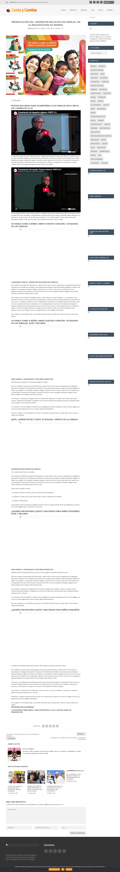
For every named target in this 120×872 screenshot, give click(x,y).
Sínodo (93, 155)
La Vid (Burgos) (96, 105)
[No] (118, 868)
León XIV (106, 105)
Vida (99, 155)
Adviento (102, 66)
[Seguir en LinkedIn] (60, 851)
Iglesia (93, 101)
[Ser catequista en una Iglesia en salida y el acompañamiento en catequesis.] (75, 771)
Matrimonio (101, 109)
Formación (101, 97)
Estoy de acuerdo (54, 869)
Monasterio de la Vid (98, 116)
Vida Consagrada (96, 159)
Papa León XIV (95, 132)
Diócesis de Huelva (97, 85)
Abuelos (93, 66)
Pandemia (94, 128)
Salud (93, 147)
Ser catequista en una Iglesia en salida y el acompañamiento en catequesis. (73, 776)
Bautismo (94, 78)
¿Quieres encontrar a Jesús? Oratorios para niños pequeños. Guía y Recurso (45, 512)
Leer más (69, 869)
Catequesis (58, 28)
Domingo (94, 89)
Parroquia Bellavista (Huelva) (101, 136)
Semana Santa (104, 151)
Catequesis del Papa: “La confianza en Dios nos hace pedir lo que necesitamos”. (55, 788)
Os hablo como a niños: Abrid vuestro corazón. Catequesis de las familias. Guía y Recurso (44, 321)
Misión (93, 112)
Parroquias (95, 140)
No (63, 869)
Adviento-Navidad (97, 70)
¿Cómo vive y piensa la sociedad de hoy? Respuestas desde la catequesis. (15, 788)
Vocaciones (95, 163)
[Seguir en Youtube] (64, 851)
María (93, 109)
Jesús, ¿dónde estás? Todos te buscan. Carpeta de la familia (44, 419)
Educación (103, 89)
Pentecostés (95, 143)
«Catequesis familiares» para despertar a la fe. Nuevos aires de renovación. (41, 711)
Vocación (104, 163)
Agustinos (94, 74)
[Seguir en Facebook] (46, 851)
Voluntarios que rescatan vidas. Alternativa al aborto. (33, 2)
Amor (102, 74)
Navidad (100, 120)
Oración (107, 124)
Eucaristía (106, 93)
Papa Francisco (105, 128)
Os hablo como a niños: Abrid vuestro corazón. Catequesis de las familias (44, 225)
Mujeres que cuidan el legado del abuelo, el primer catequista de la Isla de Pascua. (35, 788)
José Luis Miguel (40, 28)
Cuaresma (105, 82)
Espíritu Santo (96, 93)
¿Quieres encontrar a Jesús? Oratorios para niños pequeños (45, 609)
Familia (93, 97)
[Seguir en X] (50, 851)
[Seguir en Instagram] (55, 851)
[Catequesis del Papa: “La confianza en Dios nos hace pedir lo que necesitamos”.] (56, 777)
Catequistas (95, 82)
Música (93, 120)
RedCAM (104, 143)
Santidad (94, 151)
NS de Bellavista (96, 124)
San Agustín (101, 147)
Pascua (103, 140)
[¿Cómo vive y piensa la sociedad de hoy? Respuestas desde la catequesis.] (17, 777)
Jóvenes (100, 101)
